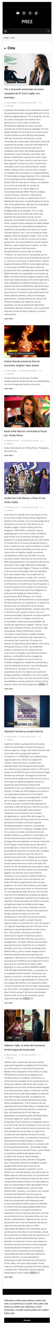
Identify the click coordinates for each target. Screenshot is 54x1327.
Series (18, 1038)
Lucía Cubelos (11, 103)
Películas (19, 490)
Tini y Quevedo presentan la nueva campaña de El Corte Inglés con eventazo (24, 93)
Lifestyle (21, 81)
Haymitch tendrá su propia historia (23, 731)
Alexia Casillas (11, 371)
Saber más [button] (9, 1313)
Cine (10, 423)
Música (11, 353)
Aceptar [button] (27, 1320)
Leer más (8, 318)
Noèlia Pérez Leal (12, 441)
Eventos (11, 81)
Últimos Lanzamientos (26, 353)
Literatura (11, 723)
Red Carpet (20, 423)
